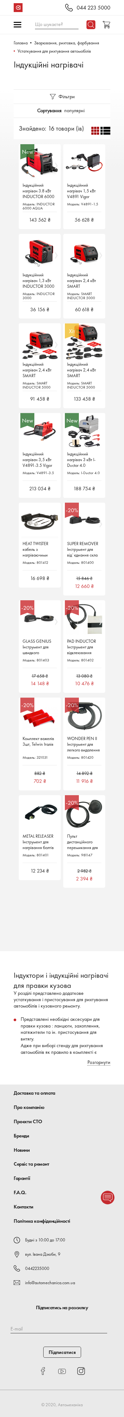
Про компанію (29, 1107)
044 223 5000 (93, 7)
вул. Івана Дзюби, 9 (42, 1254)
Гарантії (22, 1178)
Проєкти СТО (28, 1121)
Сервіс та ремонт (31, 1164)
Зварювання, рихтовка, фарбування (66, 43)
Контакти (23, 1206)
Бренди (21, 1135)
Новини (22, 1150)
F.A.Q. (20, 1192)
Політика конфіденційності (42, 1221)
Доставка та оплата (34, 1093)
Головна (21, 43)
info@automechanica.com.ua (50, 1282)
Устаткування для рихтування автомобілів (54, 51)
